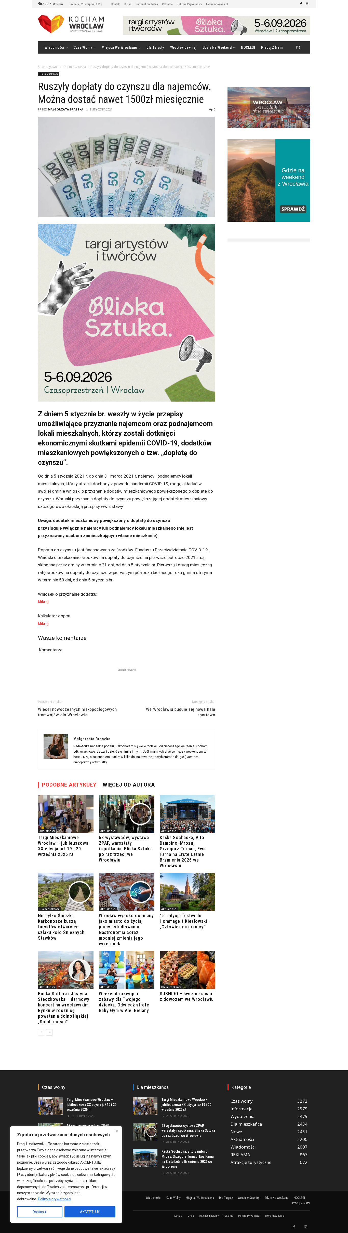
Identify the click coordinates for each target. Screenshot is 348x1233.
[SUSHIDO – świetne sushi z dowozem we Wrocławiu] (187, 970)
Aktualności (47, 831)
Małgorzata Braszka (65, 109)
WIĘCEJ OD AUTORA (129, 785)
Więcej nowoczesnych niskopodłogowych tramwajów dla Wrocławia (77, 712)
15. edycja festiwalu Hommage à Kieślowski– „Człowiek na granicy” (185, 921)
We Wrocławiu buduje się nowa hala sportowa (180, 712)
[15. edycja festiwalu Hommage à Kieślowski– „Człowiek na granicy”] (187, 892)
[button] (298, 48)
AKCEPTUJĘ (90, 1212)
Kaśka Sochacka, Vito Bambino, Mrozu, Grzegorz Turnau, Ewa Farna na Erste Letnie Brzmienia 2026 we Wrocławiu (183, 851)
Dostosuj (40, 1212)
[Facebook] (301, 4)
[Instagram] (307, 4)
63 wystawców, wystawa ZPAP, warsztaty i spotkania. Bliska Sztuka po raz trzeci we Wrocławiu (125, 849)
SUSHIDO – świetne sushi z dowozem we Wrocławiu (187, 996)
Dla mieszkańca (74, 67)
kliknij (43, 601)
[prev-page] (41, 1032)
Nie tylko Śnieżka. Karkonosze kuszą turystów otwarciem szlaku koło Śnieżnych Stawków (61, 927)
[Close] (117, 1131)
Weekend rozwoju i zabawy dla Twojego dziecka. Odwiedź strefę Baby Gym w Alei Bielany (124, 1002)
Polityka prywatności (54, 1199)
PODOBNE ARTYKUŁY (69, 785)
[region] (66, 1174)
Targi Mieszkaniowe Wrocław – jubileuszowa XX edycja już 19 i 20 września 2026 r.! (63, 846)
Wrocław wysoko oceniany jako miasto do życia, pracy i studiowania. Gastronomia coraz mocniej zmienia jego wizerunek (126, 929)
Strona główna (48, 67)
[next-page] (49, 1032)
